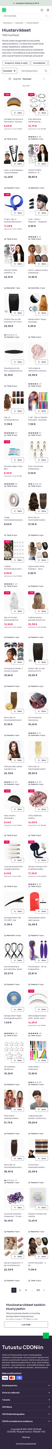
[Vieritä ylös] (46, 1336)
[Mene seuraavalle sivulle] (44, 1290)
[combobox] (26, 16)
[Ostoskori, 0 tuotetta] (42, 10)
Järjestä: (17, 78)
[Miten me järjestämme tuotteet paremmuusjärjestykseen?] (10, 79)
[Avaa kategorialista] (48, 10)
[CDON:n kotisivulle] (4, 10)
